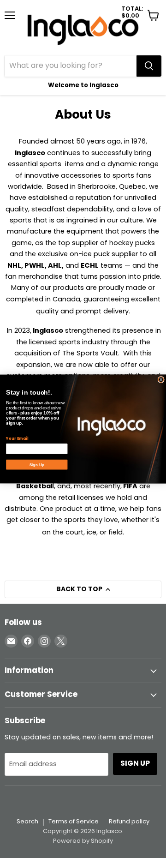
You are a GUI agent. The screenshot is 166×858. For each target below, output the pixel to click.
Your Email (17, 438)
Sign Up (37, 464)
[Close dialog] (161, 379)
